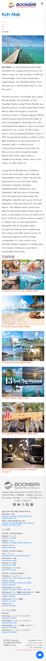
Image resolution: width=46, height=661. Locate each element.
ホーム (4, 22)
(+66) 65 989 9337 (23, 594)
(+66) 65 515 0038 (8, 548)
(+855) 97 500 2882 (9, 627)
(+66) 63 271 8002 (24, 583)
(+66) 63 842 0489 (9, 561)
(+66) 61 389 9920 (9, 596)
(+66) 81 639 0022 (23, 556)
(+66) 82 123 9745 (9, 583)
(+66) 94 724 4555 (9, 516)
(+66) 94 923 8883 (9, 565)
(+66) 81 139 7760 (23, 590)
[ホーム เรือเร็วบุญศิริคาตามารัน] (23, 485)
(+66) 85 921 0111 (8, 556)
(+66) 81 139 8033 (8, 585)
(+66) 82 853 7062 (9, 578)
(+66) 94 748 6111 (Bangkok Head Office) (17, 523)
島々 (3, 27)
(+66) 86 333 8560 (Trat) (11, 525)
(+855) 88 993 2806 (9, 623)
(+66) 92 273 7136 (9, 601)
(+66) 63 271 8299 (9, 590)
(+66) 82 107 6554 (24, 578)
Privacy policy (25, 650)
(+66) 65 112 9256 (8, 594)
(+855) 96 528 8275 (9, 518)
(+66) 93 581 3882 (8, 606)
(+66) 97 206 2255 (9, 570)
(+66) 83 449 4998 (9, 543)
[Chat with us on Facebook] (40, 655)
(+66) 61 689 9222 (24, 516)
